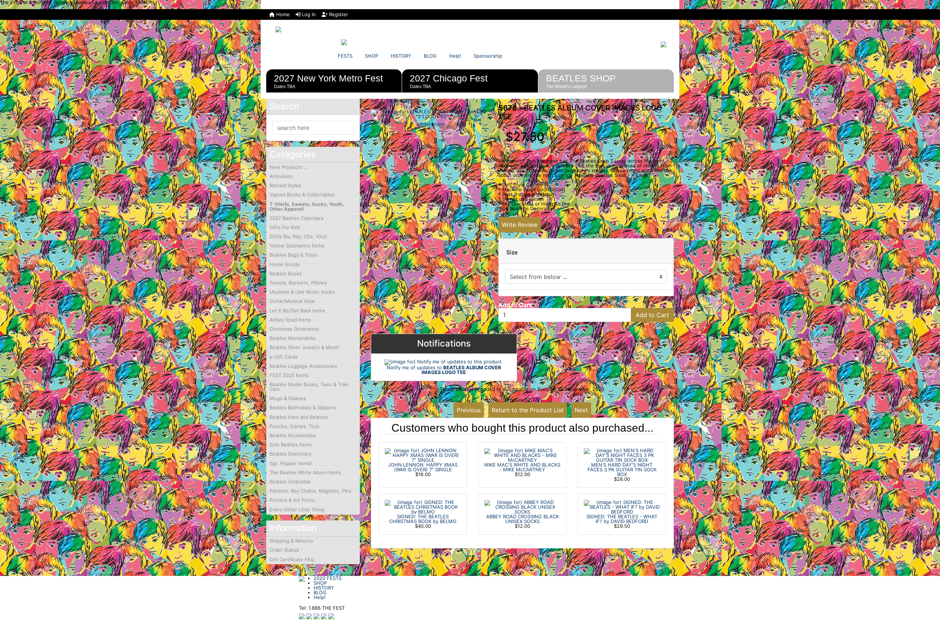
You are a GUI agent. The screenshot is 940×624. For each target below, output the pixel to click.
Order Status (284, 550)
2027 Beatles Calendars (296, 218)
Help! (455, 56)
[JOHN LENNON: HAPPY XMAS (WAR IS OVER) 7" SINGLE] (423, 455)
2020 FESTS (327, 578)
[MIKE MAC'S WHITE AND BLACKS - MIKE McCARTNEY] (522, 455)
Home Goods (285, 264)
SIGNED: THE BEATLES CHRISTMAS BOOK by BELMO (422, 519)
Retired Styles (285, 185)
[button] (926, 588)
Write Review (520, 224)
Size (512, 252)
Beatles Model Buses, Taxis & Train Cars (309, 386)
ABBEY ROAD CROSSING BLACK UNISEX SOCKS (522, 519)
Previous (469, 410)
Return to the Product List (528, 410)
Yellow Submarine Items (297, 245)
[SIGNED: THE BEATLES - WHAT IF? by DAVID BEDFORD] (622, 506)
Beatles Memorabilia (292, 338)
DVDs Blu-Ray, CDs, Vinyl (298, 236)
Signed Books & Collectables (302, 194)
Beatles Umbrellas (290, 482)
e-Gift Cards (284, 357)
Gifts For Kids (285, 227)
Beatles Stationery (290, 454)
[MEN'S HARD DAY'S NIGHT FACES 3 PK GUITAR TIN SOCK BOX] (622, 455)
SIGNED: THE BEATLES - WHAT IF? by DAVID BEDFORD (621, 519)
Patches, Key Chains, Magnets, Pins (310, 491)
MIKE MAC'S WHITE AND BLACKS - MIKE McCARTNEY (522, 467)
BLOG (430, 56)
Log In (308, 14)
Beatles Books (286, 273)
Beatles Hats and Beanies (299, 417)
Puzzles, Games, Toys (294, 426)
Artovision (281, 176)
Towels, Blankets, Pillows (298, 283)
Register (338, 14)
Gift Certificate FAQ (292, 559)
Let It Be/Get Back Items (297, 310)
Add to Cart (652, 315)
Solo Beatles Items (291, 444)
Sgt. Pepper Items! (291, 463)
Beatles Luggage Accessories (303, 366)
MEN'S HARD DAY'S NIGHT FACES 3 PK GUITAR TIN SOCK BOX (622, 469)
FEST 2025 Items (289, 375)
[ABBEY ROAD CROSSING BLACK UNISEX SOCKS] (522, 506)
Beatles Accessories (293, 435)
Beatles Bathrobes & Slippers (303, 407)
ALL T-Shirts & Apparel (396, 101)
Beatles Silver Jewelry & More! (304, 347)
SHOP (371, 56)
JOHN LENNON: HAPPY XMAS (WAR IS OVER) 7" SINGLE (423, 467)
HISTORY (401, 56)
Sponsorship (488, 56)
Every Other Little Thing (297, 509)
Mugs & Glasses (288, 398)
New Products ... (289, 167)
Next (581, 410)
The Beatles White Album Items (305, 472)
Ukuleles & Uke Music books (302, 292)
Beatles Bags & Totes (294, 255)
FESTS (345, 56)
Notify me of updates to (444, 369)
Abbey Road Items (290, 320)
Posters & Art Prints (292, 500)
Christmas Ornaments (294, 329)
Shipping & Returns (291, 541)
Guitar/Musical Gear (292, 301)
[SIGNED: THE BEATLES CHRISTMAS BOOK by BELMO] (423, 506)
